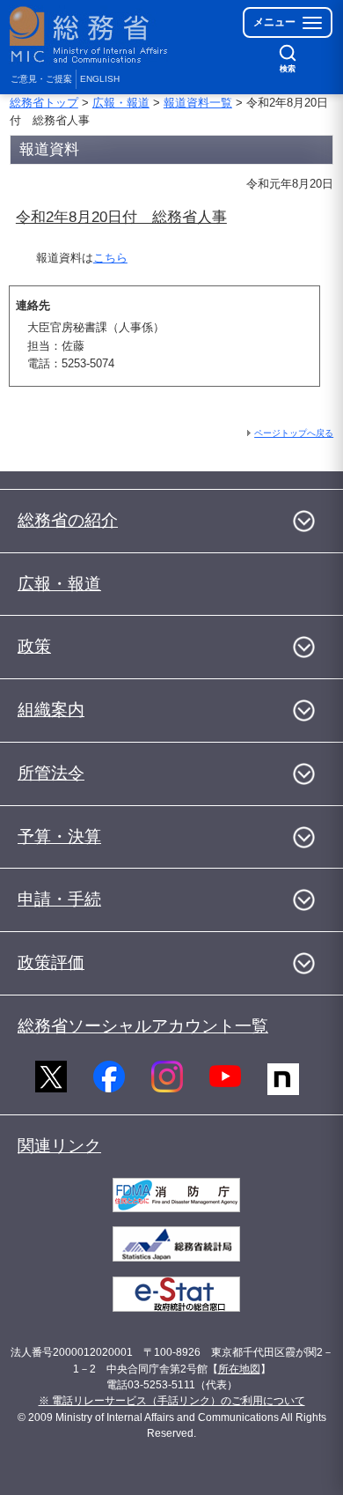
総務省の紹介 (68, 520)
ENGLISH (100, 79)
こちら (110, 257)
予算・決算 (59, 836)
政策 (34, 646)
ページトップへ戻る (293, 433)
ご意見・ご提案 (41, 79)
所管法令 (51, 773)
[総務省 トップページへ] (89, 35)
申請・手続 (59, 899)
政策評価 (51, 962)
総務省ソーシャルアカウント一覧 (143, 1026)
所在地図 (239, 1369)
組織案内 (51, 709)
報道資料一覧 (198, 102)
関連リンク (59, 1145)
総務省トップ (44, 102)
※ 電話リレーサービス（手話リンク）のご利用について (172, 1400)
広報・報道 (121, 102)
